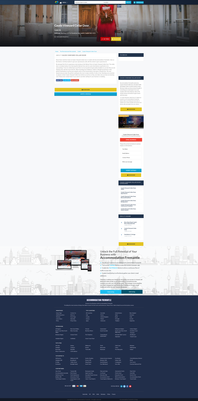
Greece (87, 318)
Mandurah (102, 349)
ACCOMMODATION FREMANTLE (99, 300)
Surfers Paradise (89, 358)
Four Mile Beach (104, 364)
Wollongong (133, 347)
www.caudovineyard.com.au (63, 36)
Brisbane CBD (103, 360)
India (131, 317)
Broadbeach (73, 360)
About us (72, 315)
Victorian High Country (120, 334)
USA (93, 394)
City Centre (133, 362)
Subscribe (72, 318)
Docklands (58, 364)
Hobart (131, 349)
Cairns (116, 347)
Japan (87, 320)
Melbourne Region (119, 328)
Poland (102, 318)
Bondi (131, 360)
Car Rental (102, 373)
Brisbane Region (59, 334)
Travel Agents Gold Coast (75, 379)
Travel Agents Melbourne (106, 379)
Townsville (87, 349)
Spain (116, 315)
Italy (87, 315)
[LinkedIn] (121, 386)
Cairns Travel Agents (90, 379)
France (102, 315)
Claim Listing (67, 80)
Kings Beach (88, 362)
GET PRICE (106, 39)
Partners (58, 317)
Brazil (116, 317)
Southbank (117, 358)
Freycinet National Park (135, 364)
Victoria (87, 328)
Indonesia (102, 320)
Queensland (103, 328)
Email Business (75, 80)
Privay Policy (73, 320)
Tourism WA (73, 371)
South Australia (104, 330)
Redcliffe (72, 349)
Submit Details (131, 170)
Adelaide (58, 347)
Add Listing (132, 291)
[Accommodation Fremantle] (63, 3)
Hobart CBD (118, 360)
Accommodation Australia (62, 373)
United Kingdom (104, 317)
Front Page (73, 317)
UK (90, 394)
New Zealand (133, 313)
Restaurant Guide (89, 371)
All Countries (89, 313)
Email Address (125, 153)
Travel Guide (133, 379)
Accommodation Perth (135, 377)
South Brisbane (104, 362)
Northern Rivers (89, 330)
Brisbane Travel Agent (120, 379)
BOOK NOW (116, 39)
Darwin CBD (88, 360)
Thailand (117, 320)
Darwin (87, 347)
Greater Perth (73, 334)
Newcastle (102, 347)
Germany (132, 315)
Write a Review (85, 94)
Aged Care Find (89, 373)
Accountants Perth (105, 377)
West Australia (74, 330)
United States (118, 313)
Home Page (59, 313)
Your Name (125, 149)
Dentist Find (133, 375)
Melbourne (88, 345)
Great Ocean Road (89, 338)
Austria (131, 318)
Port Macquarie (119, 349)
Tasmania (132, 332)
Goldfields (72, 338)
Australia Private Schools (91, 375)
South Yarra (88, 364)
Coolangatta (118, 362)
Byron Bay (58, 349)
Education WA (103, 375)
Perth (101, 345)
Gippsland (117, 336)
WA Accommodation (120, 377)
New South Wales (74, 328)
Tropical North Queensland (103, 335)
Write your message (127, 161)
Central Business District (136, 358)
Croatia (87, 317)
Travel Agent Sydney (61, 379)
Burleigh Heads (74, 364)
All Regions (58, 328)
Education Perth (119, 375)
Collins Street (73, 362)
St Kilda (57, 362)
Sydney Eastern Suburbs (106, 358)
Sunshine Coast (134, 330)
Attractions (88, 377)
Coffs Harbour (73, 351)
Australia (102, 313)
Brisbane (132, 345)
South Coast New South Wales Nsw (121, 331)
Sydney (72, 345)
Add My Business (60, 315)
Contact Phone (126, 157)
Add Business (140, 2)
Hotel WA (132, 373)
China (108, 394)
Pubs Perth (132, 371)
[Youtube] (130, 386)
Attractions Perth (74, 377)
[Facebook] (127, 386)
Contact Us (73, 313)
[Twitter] (124, 386)
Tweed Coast (133, 336)
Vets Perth (58, 371)
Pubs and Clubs (104, 371)
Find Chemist (73, 373)
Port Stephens (88, 334)
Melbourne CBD (74, 358)
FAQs (57, 320)
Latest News (59, 318)
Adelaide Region (59, 338)
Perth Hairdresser (74, 375)
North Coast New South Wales (61, 331)
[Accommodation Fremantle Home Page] (135, 2)
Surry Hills (117, 364)
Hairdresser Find (59, 375)
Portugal (117, 318)
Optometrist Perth (119, 371)
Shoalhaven (133, 334)
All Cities (58, 345)
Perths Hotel (118, 373)
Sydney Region (133, 328)
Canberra (72, 347)
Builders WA (58, 377)
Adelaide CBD (59, 360)
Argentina (132, 320)
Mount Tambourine (60, 351)
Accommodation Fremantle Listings (129, 399)
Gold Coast (118, 345)
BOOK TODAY (59, 80)
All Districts (58, 358)
